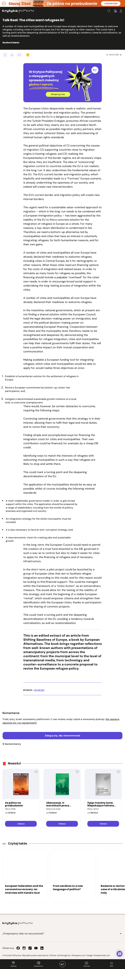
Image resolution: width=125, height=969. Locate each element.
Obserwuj (87, 966)
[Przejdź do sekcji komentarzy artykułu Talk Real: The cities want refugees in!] (19, 55)
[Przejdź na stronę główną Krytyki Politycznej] (17, 923)
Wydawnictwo (38, 966)
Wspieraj (13, 966)
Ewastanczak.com (102, 955)
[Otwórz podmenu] (121, 933)
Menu (111, 966)
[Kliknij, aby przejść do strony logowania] (121, 11)
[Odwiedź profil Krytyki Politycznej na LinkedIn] (42, 948)
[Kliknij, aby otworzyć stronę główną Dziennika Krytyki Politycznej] (62, 964)
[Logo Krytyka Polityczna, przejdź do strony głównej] (18, 11)
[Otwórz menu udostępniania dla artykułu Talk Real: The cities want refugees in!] (12, 55)
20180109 (39, 690)
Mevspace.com (78, 955)
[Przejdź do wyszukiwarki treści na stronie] (109, 11)
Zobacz (21, 823)
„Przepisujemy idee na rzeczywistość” (23, 933)
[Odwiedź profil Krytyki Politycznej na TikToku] (30, 948)
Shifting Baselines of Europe (45, 640)
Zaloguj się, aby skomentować (62, 735)
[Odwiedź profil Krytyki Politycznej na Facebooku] (18, 948)
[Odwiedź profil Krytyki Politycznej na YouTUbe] (36, 948)
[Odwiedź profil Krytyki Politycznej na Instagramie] (24, 948)
